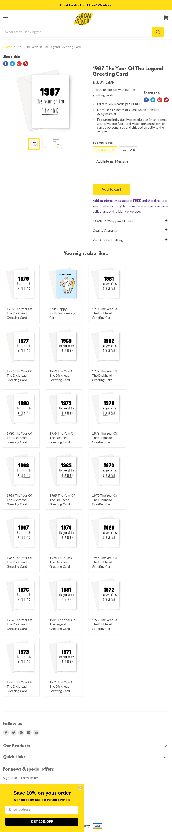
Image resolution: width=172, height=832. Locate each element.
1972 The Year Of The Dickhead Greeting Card (104, 624)
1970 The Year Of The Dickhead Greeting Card (104, 499)
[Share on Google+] (19, 63)
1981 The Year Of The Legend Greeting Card (62, 624)
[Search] (158, 32)
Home (7, 47)
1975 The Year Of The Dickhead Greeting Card (62, 437)
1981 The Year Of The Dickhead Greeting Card (104, 313)
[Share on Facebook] (5, 63)
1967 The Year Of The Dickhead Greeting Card (19, 562)
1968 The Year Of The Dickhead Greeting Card (19, 499)
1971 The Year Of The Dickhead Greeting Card (62, 686)
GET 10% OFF (42, 821)
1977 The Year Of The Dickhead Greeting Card (19, 375)
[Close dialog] (80, 787)
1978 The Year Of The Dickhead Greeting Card (104, 437)
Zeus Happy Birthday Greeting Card (62, 313)
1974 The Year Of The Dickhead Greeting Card (62, 562)
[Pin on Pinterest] (25, 63)
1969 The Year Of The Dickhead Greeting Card (62, 375)
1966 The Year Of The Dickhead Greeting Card (104, 562)
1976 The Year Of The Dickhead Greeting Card (19, 624)
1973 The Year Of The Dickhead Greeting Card (19, 686)
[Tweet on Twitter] (12, 63)
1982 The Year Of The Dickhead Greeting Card (104, 375)
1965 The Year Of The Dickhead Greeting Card (62, 499)
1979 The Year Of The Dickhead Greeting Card (19, 313)
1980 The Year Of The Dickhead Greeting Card (19, 437)
